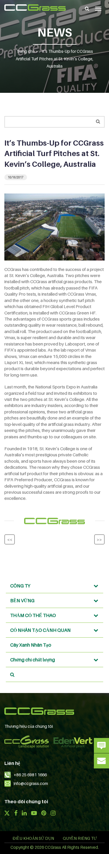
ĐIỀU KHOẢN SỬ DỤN (33, 838)
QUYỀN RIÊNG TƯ (80, 838)
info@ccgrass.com (31, 783)
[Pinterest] (43, 813)
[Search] (87, 8)
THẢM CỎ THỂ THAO (33, 615)
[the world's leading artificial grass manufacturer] (35, 7)
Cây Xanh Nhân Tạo (30, 645)
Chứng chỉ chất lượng (32, 660)
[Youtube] (34, 813)
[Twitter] (7, 813)
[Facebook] (15, 813)
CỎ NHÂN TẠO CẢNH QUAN (40, 630)
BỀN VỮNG (22, 600)
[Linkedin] (24, 813)
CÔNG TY (20, 586)
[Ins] (53, 813)
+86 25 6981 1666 (30, 774)
